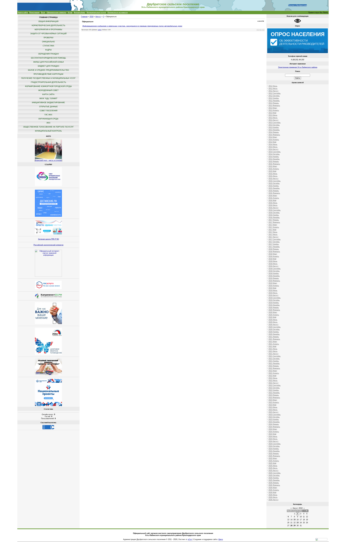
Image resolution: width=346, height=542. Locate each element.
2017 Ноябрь (274, 244)
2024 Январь (274, 424)
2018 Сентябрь (275, 269)
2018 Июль (273, 264)
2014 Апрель (274, 140)
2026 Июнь (273, 495)
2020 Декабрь (274, 334)
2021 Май (272, 346)
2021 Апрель (274, 344)
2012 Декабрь (274, 101)
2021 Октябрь (274, 359)
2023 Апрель (274, 402)
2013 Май (272, 113)
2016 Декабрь (274, 217)
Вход (43, 12)
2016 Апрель (274, 198)
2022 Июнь (273, 378)
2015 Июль (273, 176)
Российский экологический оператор (48, 245)
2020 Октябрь (274, 329)
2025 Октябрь (274, 475)
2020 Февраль (274, 310)
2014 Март (273, 137)
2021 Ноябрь (274, 361)
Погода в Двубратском (297, 5)
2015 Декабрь (274, 188)
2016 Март (273, 196)
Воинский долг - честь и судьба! (48, 160)
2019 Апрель (274, 286)
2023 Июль (273, 410)
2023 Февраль (274, 398)
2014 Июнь (273, 144)
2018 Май (272, 259)
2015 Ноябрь (274, 186)
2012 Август (273, 91)
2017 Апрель (274, 227)
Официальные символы (56, 12)
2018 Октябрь (274, 271)
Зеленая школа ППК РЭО (48, 239)
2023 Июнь (273, 407)
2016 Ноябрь (274, 215)
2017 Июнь (273, 232)
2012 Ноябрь (274, 98)
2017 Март (273, 225)
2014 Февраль (274, 135)
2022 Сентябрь (275, 385)
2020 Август (273, 325)
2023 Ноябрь (274, 419)
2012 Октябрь (274, 96)
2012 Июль (273, 88)
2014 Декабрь (274, 159)
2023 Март (273, 400)
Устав (70, 12)
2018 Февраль (274, 252)
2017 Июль (273, 234)
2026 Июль (273, 497)
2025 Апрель (274, 461)
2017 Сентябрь (275, 239)
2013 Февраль (274, 106)
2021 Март (273, 342)
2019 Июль (273, 293)
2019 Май (272, 288)
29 (294, 526)
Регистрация (34, 12)
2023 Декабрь (274, 422)
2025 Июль (273, 468)
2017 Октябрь (274, 242)
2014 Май (272, 142)
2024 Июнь (273, 436)
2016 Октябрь (274, 213)
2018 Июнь (273, 261)
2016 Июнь (273, 203)
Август (98, 17)
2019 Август (273, 295)
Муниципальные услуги (96, 12)
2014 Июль (273, 147)
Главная (84, 17)
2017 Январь (274, 220)
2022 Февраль (274, 368)
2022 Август (273, 383)
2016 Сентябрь (275, 210)
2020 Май (272, 317)
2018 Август (273, 266)
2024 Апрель (274, 432)
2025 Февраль (274, 456)
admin (99, 29)
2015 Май (272, 171)
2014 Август (273, 149)
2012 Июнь (273, 86)
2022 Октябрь (274, 388)
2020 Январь (274, 307)
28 (291, 526)
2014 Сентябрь (275, 152)
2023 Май (272, 405)
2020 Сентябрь (275, 327)
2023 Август (273, 412)
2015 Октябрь (274, 183)
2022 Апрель (274, 373)
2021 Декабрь (274, 363)
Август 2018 (297, 508)
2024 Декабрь (274, 451)
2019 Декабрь (274, 305)
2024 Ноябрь (274, 449)
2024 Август (273, 441)
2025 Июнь (273, 466)
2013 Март (273, 108)
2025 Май (272, 463)
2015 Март (273, 166)
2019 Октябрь (274, 300)
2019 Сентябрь (275, 298)
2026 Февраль (274, 485)
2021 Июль (273, 351)
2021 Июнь (273, 349)
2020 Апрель (274, 315)
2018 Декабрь (274, 276)
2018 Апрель (274, 256)
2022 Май (272, 376)
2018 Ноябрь (274, 273)
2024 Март (273, 429)
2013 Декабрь (274, 130)
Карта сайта (23, 12)
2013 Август (273, 120)
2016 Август (273, 208)
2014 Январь (274, 132)
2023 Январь (274, 395)
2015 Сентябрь (275, 181)
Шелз (220, 539)
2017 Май (272, 230)
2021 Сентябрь (275, 356)
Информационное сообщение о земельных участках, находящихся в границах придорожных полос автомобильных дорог (132, 26)
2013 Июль (273, 118)
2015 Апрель (274, 169)
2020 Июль (273, 322)
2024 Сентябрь (275, 444)
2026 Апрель (274, 490)
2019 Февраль (274, 281)
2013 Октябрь (274, 125)
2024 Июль (273, 439)
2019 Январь (274, 278)
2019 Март (273, 283)
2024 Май (272, 434)
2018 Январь (274, 249)
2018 (91, 17)
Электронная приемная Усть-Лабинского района (297, 67)
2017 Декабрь (274, 247)
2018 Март (273, 254)
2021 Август (273, 354)
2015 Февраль (274, 164)
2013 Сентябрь (275, 123)
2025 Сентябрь (275, 473)
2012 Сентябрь (275, 93)
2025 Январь (274, 454)
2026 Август (273, 500)
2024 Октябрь (274, 446)
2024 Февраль (274, 427)
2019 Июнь (273, 290)
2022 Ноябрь (274, 390)
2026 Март (273, 488)
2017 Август (273, 237)
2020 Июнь (273, 320)
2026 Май (272, 492)
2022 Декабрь (274, 393)
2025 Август (273, 471)
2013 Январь (274, 103)
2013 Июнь (273, 115)
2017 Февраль (274, 222)
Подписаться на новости (117, 12)
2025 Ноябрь (274, 478)
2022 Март (273, 371)
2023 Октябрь (274, 417)
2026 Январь (274, 483)
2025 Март (273, 458)
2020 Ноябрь (274, 332)
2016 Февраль (274, 193)
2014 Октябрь (274, 154)
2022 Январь (274, 366)
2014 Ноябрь (274, 157)
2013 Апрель (274, 110)
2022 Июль (273, 380)
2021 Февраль (274, 339)
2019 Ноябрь (274, 303)
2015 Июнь (273, 174)
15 (294, 520)
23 (298, 523)
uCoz (190, 539)
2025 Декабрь (274, 480)
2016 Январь (274, 191)
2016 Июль (273, 205)
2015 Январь (274, 161)
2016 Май (272, 200)
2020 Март (273, 312)
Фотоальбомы (79, 12)
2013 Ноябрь (274, 127)
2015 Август (273, 179)
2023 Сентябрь (275, 415)
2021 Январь (274, 337)
